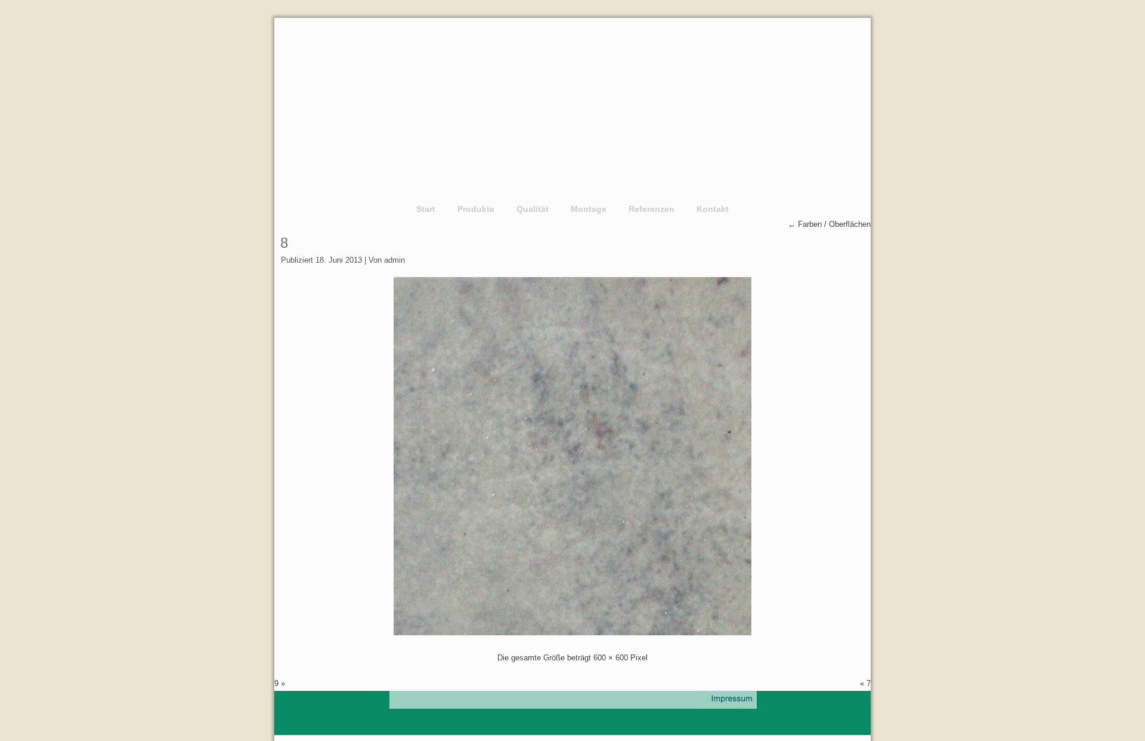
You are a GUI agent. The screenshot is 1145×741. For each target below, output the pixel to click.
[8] (572, 632)
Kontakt (713, 209)
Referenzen (651, 209)
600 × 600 (610, 657)
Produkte (475, 209)
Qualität (532, 209)
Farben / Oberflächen (829, 224)
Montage (588, 209)
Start (425, 209)
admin (394, 260)
